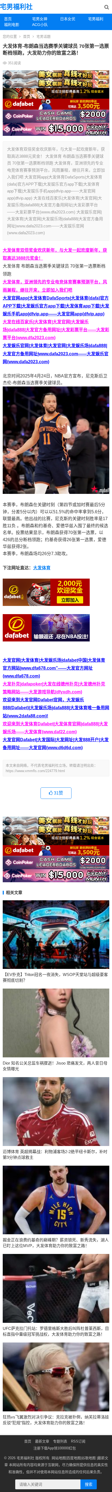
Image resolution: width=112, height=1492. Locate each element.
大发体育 (42, 567)
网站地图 (59, 1458)
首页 (8, 19)
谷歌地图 (89, 1458)
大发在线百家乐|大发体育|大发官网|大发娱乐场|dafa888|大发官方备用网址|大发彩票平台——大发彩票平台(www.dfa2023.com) (56, 329)
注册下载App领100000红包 (54, 1448)
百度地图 (74, 1458)
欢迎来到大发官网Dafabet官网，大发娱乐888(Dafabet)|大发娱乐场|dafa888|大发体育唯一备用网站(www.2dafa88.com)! (56, 707)
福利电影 (11, 24)
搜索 (88, 1484)
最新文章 (42, 1441)
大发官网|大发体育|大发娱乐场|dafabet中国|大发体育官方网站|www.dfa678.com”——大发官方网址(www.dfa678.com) (54, 668)
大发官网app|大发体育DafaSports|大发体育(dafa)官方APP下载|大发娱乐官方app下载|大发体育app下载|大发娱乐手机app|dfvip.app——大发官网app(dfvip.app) (56, 306)
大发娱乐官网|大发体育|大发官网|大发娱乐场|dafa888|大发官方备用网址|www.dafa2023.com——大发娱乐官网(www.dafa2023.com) (55, 353)
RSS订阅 (78, 1441)
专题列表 (60, 1441)
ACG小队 (40, 24)
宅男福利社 (16, 6)
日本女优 (67, 19)
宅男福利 (95, 19)
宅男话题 (43, 36)
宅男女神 (39, 19)
